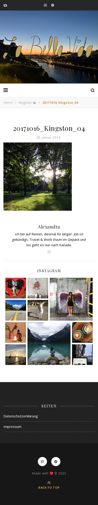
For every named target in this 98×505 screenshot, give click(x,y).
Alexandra (49, 226)
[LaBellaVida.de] (49, 47)
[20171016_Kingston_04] (49, 176)
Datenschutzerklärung (20, 416)
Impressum (12, 426)
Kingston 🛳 (27, 102)
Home (8, 102)
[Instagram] (49, 321)
